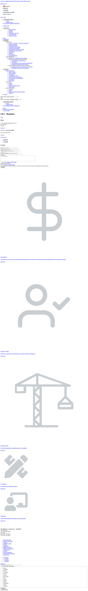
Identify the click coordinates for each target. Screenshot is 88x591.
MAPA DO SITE (7, 540)
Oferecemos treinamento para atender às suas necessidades (13, 518)
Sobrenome (3, 149)
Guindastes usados (13, 35)
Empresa (2, 147)
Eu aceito (9, 162)
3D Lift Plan (14, 61)
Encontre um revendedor (8, 109)
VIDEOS (11, 93)
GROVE (11, 30)
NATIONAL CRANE (14, 33)
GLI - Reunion (6, 110)
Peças (4, 38)
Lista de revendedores (8, 541)
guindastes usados (4, 445)
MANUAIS (6, 39)
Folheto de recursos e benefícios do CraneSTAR (22, 66)
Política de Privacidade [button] (11, 162)
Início (4, 108)
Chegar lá (3, 128)
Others (4, 579)
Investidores (11, 80)
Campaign (5, 569)
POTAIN (11, 32)
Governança (11, 79)
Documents (5, 572)
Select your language (5, 99)
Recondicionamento (13, 45)
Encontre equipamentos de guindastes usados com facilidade (14, 448)
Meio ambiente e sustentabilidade (16, 78)
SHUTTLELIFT (12, 34)
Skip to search (27, 1)
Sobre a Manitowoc (10, 70)
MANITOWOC (12, 29)
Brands (4, 568)
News (4, 577)
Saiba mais (3, 356)
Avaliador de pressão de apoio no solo (20, 64)
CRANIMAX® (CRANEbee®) (19, 60)
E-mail (2, 152)
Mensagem (3, 155)
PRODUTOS (6, 28)
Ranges (5, 582)
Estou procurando (4, 565)
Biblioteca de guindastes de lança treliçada (18, 58)
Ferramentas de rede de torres (15, 50)
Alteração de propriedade (14, 48)
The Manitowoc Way (13, 75)
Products (5, 580)
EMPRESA (6, 69)
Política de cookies (7, 547)
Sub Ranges (6, 583)
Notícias (10, 83)
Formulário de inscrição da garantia (16, 49)
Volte (2, 117)
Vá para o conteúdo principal (7, 1)
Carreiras (5, 94)
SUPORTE (6, 40)
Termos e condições (7, 552)
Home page (5, 576)
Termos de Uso (6, 549)
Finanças (11, 53)
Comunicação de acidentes (14, 47)
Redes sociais (12, 86)
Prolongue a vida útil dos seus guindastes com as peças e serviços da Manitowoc (18, 353)
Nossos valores (12, 72)
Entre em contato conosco (14, 85)
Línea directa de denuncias (9, 553)
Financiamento (4, 257)
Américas (11, 89)
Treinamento (11, 52)
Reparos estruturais (13, 44)
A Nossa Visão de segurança (15, 77)
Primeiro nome (4, 150)
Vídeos (4, 584)
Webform (5, 586)
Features (5, 575)
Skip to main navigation (18, 1)
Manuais (5, 542)
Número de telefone (5, 153)
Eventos (10, 84)
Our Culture (11, 74)
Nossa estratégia (12, 73)
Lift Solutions (12, 54)
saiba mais (3, 261)
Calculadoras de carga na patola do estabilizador (22, 63)
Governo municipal (13, 55)
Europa (10, 90)
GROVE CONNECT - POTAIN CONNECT (19, 43)
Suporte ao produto (5, 351)
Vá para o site (4, 137)
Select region (3, 96)
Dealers (5, 571)
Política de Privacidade (10, 164)
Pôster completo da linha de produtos (17, 91)
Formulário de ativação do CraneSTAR (20, 68)
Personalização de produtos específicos (9, 486)
